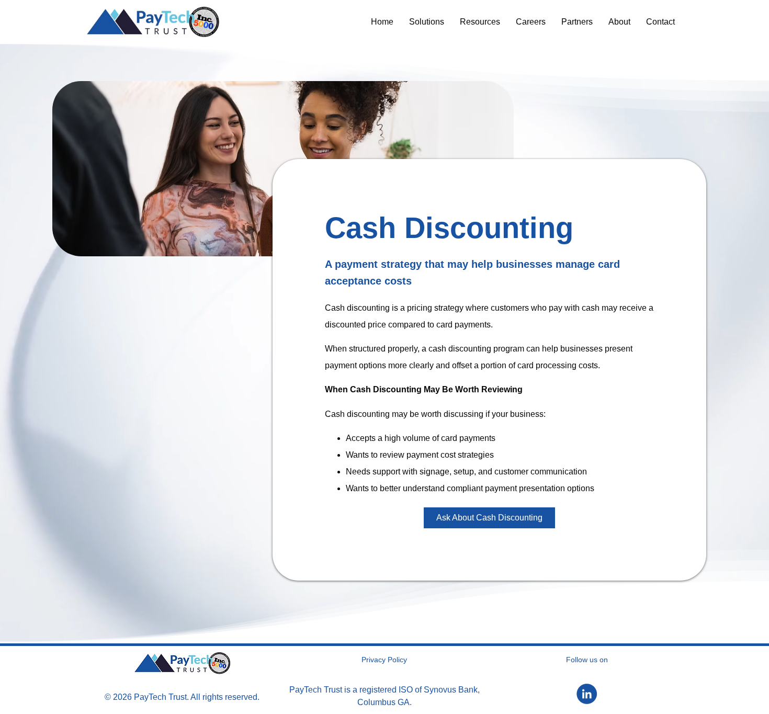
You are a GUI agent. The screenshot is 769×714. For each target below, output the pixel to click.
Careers (531, 21)
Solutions (426, 21)
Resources (480, 21)
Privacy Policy (384, 659)
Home (382, 21)
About (619, 21)
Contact (660, 21)
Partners (577, 21)
